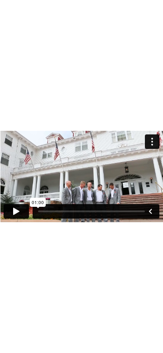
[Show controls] (150, 211)
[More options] (152, 141)
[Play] (16, 211)
